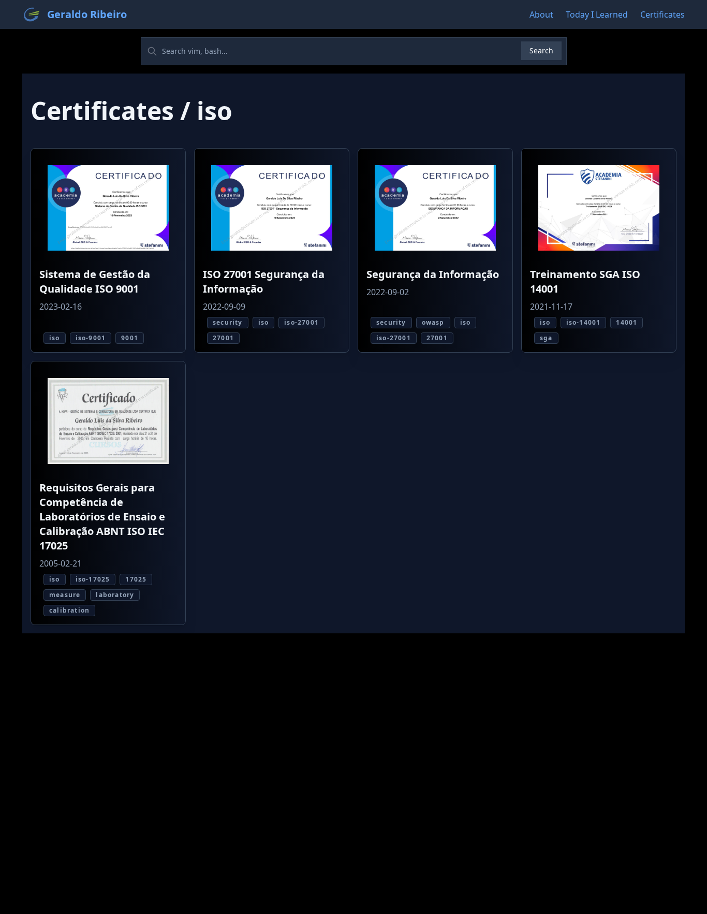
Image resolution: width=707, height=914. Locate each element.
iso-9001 (91, 337)
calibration (69, 610)
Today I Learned (597, 14)
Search (541, 50)
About (541, 14)
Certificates (662, 14)
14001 (626, 322)
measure (64, 594)
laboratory (115, 594)
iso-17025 (93, 579)
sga (546, 337)
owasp (433, 322)
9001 (129, 337)
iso (54, 337)
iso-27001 (301, 322)
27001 (223, 337)
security (228, 322)
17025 (135, 579)
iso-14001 (583, 322)
